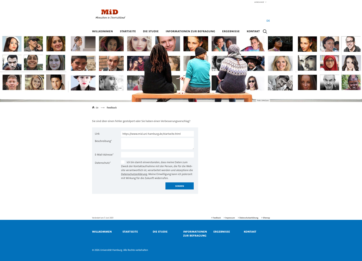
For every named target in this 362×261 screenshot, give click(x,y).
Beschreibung (103, 141)
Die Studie (151, 31)
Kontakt (253, 31)
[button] (260, 2)
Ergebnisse (231, 31)
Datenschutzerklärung (134, 174)
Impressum (230, 217)
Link (97, 133)
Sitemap (266, 217)
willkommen (102, 31)
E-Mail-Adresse (104, 154)
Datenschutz (103, 163)
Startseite (128, 31)
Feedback (217, 217)
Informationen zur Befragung (190, 31)
